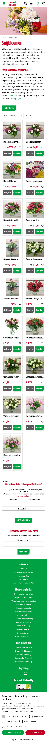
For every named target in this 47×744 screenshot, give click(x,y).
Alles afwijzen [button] (35, 732)
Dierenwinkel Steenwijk (23, 658)
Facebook (21, 673)
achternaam (34, 499)
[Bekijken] (43, 3)
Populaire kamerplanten (23, 594)
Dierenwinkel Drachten (23, 651)
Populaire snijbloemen (23, 597)
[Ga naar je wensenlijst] (37, 3)
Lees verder (38, 711)
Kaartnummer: (23, 540)
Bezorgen (23, 569)
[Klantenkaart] (31, 3)
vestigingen (16, 98)
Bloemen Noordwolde (23, 636)
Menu (4, 3)
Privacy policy (23, 576)
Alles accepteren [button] (13, 732)
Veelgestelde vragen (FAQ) (23, 583)
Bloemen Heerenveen (23, 611)
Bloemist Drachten (23, 604)
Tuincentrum (23, 579)
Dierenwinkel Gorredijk (23, 647)
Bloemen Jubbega (24, 626)
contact (11, 95)
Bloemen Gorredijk (23, 608)
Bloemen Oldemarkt (23, 629)
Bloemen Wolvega (23, 615)
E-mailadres (23, 509)
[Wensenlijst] (37, 3)
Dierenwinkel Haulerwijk (23, 662)
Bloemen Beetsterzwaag (23, 619)
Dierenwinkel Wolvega (23, 654)
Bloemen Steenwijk (23, 622)
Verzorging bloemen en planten (23, 601)
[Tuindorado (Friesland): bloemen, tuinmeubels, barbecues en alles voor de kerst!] (13, 3)
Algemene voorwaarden (23, 572)
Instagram (25, 673)
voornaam (12, 499)
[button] (23, 739)
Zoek (25, 3)
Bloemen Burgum (23, 633)
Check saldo (23, 552)
